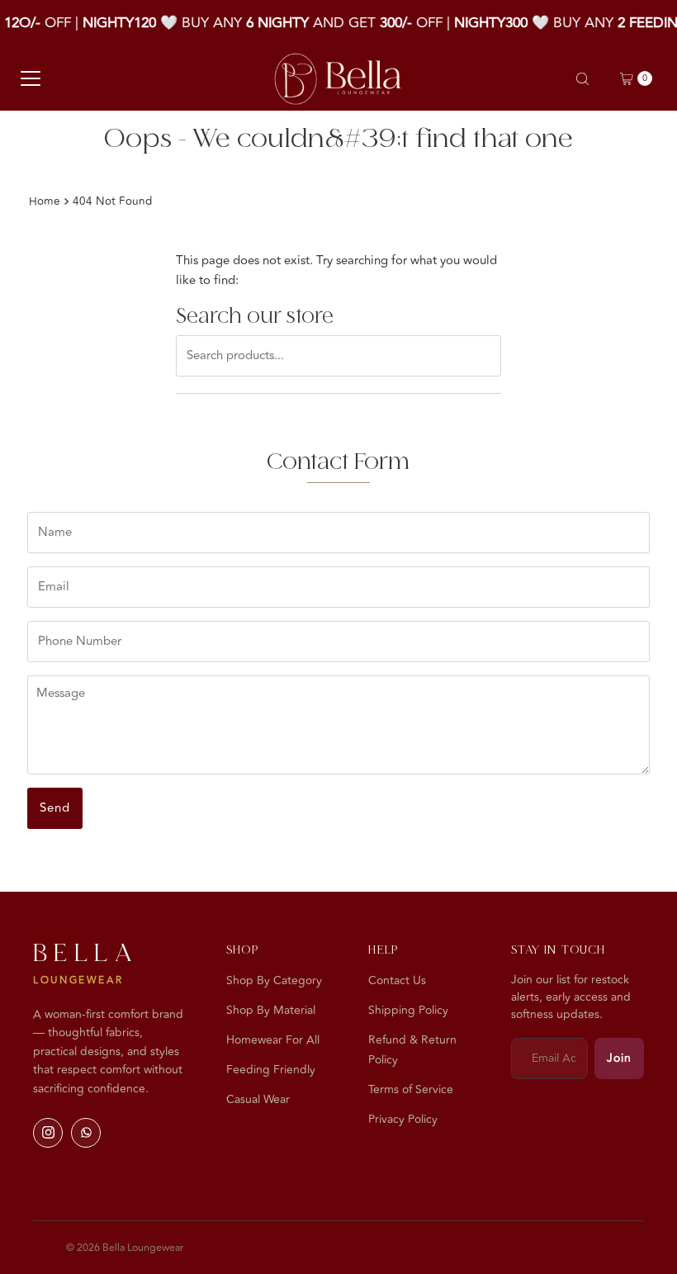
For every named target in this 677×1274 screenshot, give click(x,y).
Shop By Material (270, 1010)
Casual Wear (258, 1099)
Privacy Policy (403, 1119)
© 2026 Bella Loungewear (124, 1247)
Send (55, 807)
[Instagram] (48, 1133)
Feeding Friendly (270, 1069)
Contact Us (397, 980)
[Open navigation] (30, 78)
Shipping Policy (408, 1010)
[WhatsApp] (86, 1133)
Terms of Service (410, 1089)
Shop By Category (274, 980)
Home (44, 201)
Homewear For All (273, 1040)
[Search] (582, 79)
